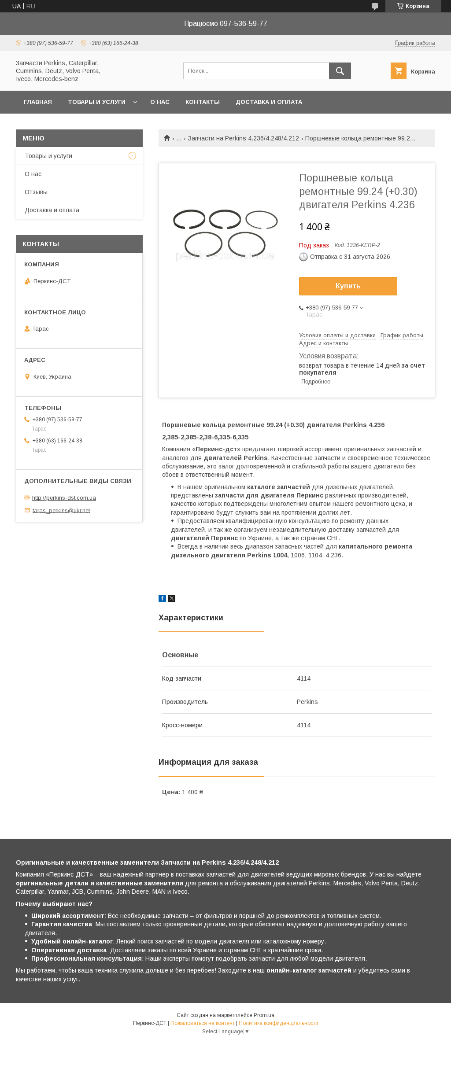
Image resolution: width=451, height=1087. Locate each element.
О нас (160, 102)
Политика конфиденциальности (278, 1023)
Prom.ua (264, 1015)
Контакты (202, 102)
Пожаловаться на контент (202, 1023)
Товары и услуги (97, 102)
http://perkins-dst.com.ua (64, 497)
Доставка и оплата (269, 102)
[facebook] (162, 599)
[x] (171, 599)
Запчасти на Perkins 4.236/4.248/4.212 (243, 138)
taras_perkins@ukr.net (61, 510)
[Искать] (340, 71)
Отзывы (36, 191)
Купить (348, 286)
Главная (38, 102)
